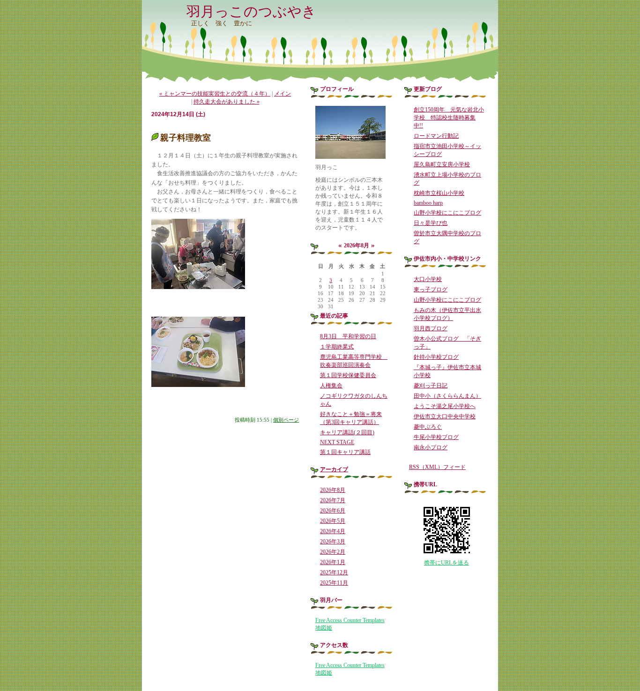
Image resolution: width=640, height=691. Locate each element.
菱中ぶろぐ (428, 427)
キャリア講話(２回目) (347, 432)
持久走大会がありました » (226, 101)
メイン (282, 93)
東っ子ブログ (430, 289)
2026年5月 (332, 521)
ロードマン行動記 (436, 136)
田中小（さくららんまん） (447, 396)
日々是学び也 (430, 223)
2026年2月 (332, 552)
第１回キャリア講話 (345, 452)
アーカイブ (334, 469)
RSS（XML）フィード (437, 467)
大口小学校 (428, 279)
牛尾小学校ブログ (436, 437)
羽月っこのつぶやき (251, 11)
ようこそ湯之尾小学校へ (445, 406)
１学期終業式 (337, 346)
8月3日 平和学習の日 (348, 336)
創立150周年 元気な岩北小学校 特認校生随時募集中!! (449, 117)
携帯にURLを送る (446, 562)
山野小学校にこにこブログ (447, 212)
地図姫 (323, 627)
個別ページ (286, 420)
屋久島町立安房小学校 (442, 164)
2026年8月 (332, 490)
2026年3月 (332, 541)
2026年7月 (332, 500)
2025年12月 (334, 572)
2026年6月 (332, 510)
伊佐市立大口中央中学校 (445, 416)
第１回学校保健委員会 (348, 375)
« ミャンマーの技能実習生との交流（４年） (214, 93)
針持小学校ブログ (436, 357)
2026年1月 (332, 562)
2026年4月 (332, 531)
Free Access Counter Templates (350, 620)
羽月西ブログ (430, 328)
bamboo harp (428, 203)
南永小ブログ (430, 447)
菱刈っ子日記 (430, 385)
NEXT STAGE (337, 442)
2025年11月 (334, 583)
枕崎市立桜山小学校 (439, 193)
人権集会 (331, 385)
